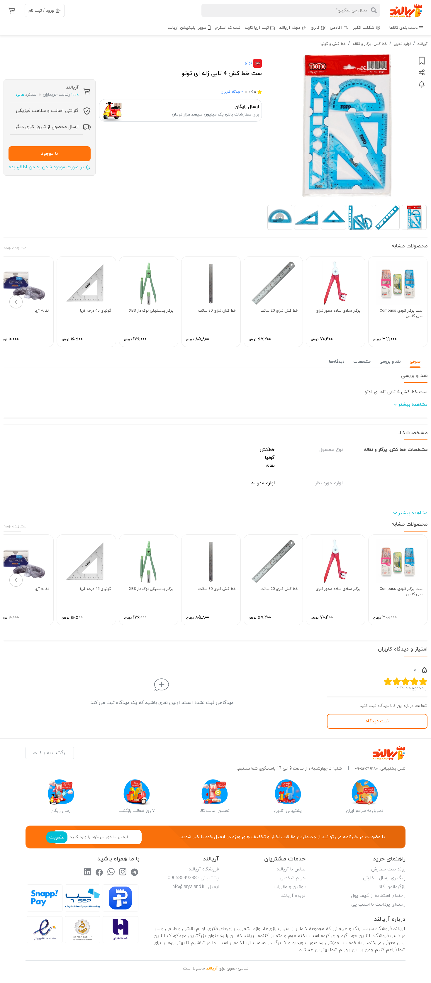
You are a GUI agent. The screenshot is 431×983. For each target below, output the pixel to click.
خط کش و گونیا (333, 44)
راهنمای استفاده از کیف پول (378, 895)
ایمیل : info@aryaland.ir (195, 887)
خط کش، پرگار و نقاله (369, 44)
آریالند (422, 44)
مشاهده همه (15, 248)
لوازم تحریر (402, 44)
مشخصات (362, 361)
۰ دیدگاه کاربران (232, 91)
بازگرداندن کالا (392, 887)
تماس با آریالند (291, 869)
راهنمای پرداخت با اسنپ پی (378, 904)
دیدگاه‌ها (337, 361)
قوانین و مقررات (290, 887)
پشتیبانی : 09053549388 (193, 878)
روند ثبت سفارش (388, 869)
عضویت (57, 837)
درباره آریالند (293, 895)
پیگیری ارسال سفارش (384, 878)
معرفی (415, 361)
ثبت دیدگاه (377, 721)
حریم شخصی (293, 878)
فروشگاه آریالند (204, 869)
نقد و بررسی (390, 361)
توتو (249, 63)
